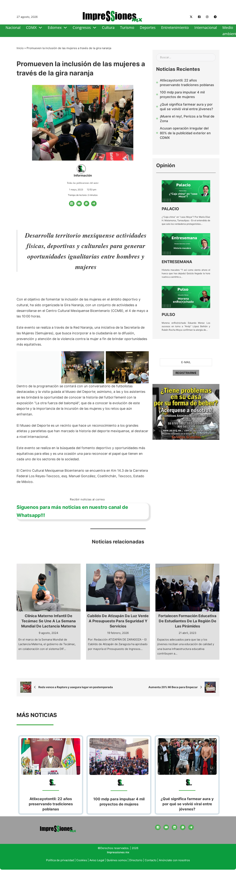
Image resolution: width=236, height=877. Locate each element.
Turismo (127, 27)
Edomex (55, 27)
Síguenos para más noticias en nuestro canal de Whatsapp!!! (72, 511)
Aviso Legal (96, 860)
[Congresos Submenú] (94, 27)
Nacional (13, 27)
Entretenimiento (175, 27)
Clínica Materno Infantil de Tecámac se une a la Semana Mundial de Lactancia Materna (48, 621)
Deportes (148, 27)
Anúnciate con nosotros (174, 860)
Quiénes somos (117, 860)
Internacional (205, 27)
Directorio (135, 860)
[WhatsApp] (86, 203)
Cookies (81, 860)
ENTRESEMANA (177, 261)
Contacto (151, 860)
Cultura (108, 27)
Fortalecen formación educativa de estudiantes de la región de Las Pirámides (187, 621)
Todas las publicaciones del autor (83, 183)
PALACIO (170, 208)
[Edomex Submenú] (65, 27)
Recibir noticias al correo (87, 499)
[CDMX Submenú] (40, 27)
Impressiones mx (118, 852)
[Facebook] (71, 203)
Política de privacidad (60, 860)
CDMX (31, 27)
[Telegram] (94, 203)
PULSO (168, 314)
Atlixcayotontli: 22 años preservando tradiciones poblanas (51, 804)
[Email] (79, 203)
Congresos (82, 27)
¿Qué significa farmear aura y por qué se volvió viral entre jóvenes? (187, 804)
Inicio (20, 48)
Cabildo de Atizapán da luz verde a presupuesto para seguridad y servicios (118, 621)
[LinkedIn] (174, 827)
